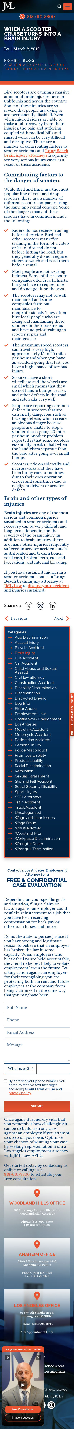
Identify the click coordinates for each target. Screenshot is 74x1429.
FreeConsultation (72, 714)
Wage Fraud (25, 823)
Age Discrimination (31, 637)
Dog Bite (22, 703)
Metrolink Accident (31, 729)
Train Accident (27, 802)
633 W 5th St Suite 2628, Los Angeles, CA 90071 (37, 1314)
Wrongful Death (29, 844)
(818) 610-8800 (42, 1221)
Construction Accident (34, 682)
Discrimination (27, 693)
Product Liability (29, 760)
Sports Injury (26, 792)
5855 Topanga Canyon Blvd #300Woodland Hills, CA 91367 (37, 1211)
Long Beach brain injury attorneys (36, 153)
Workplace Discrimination (37, 838)
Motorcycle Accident (33, 734)
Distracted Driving (31, 698)
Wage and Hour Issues (35, 818)
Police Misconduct (31, 750)
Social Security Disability (36, 786)
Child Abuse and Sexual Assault (36, 670)
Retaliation (24, 771)
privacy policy (20, 1093)
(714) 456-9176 (42, 1273)
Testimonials (54, 1371)
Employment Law (30, 714)
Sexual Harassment (32, 776)
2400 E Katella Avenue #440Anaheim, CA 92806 (37, 1263)
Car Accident (26, 663)
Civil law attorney (30, 677)
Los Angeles (26, 724)
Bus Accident (26, 658)
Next (58, 618)
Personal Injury (28, 745)
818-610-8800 (40, 16)
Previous (19, 618)
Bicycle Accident (29, 648)
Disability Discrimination (36, 688)
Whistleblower (28, 828)
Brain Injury (25, 653)
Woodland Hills (28, 833)
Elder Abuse (26, 708)
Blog (28, 60)
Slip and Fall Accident (33, 781)
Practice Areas (52, 1366)
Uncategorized (28, 812)
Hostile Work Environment (38, 719)
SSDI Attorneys (28, 797)
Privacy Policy (54, 1396)
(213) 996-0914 (42, 1324)
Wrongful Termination (34, 849)
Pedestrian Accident (32, 740)
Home (10, 60)
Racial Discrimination (33, 766)
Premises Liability (30, 755)
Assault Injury (27, 642)
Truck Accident (28, 807)
